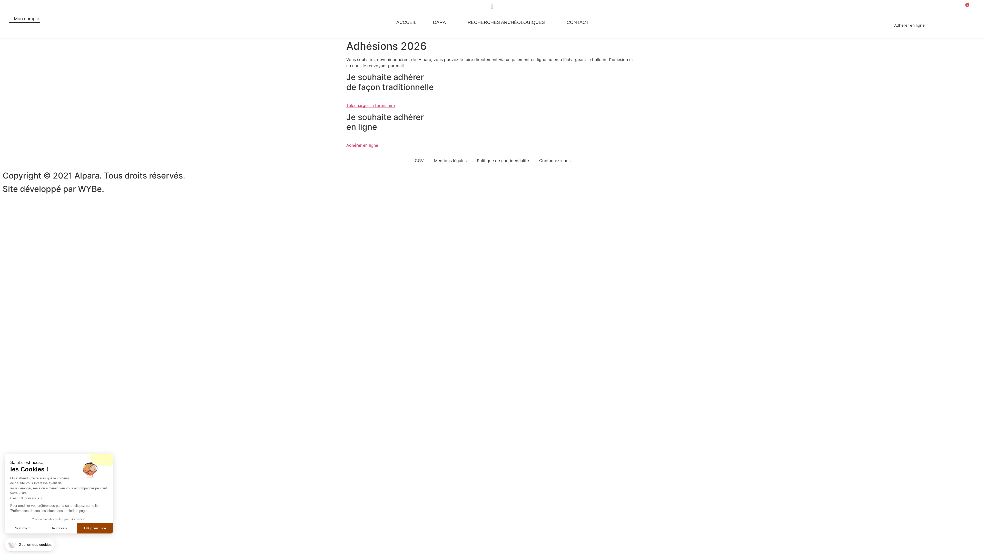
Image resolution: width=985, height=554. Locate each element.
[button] (30, 545)
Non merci (23, 528)
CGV (419, 160)
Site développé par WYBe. (53, 189)
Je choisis (59, 528)
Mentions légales (450, 160)
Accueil (406, 22)
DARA (439, 22)
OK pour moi (95, 528)
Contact (578, 22)
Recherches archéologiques (506, 22)
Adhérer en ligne (362, 145)
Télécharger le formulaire (370, 105)
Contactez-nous (554, 160)
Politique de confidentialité (503, 160)
